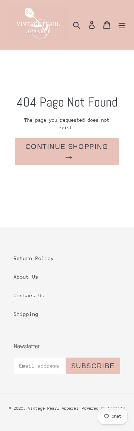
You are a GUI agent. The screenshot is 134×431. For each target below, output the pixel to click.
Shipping (26, 314)
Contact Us (29, 295)
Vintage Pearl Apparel (53, 408)
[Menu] (122, 24)
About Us (26, 277)
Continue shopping (66, 146)
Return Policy (34, 258)
